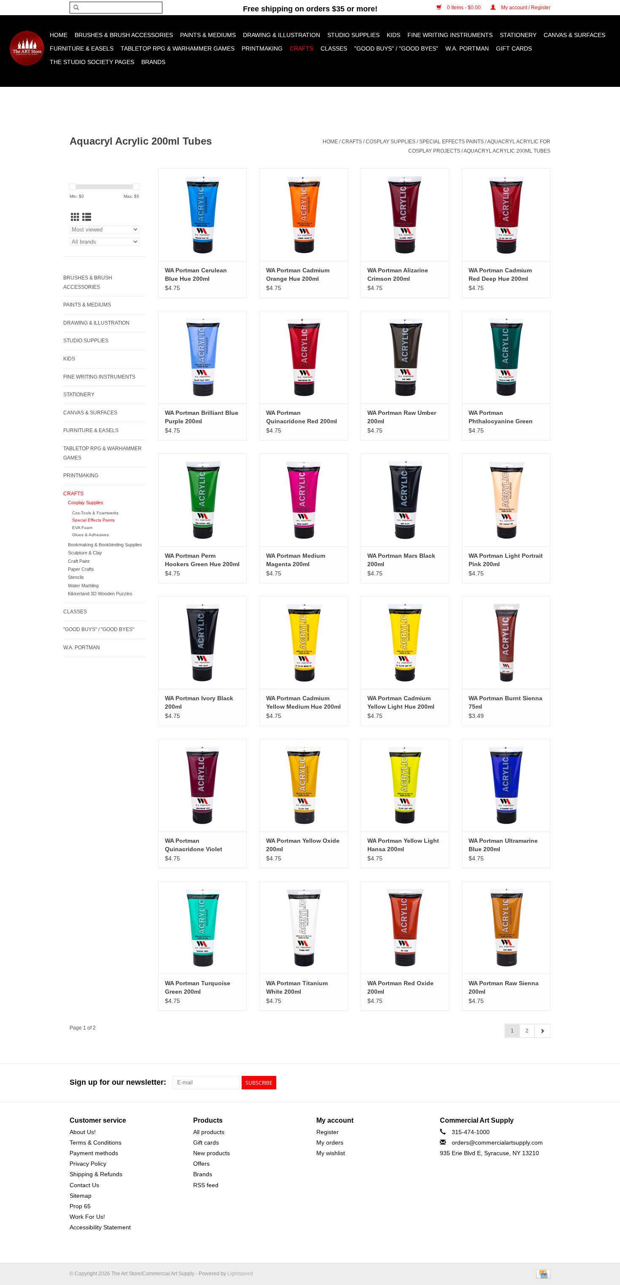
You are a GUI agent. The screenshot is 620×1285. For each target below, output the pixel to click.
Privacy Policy (88, 1163)
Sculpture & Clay (85, 552)
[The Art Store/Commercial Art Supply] (26, 48)
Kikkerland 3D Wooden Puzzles (100, 593)
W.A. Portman (467, 48)
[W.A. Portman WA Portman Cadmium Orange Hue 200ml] (303, 214)
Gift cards (514, 48)
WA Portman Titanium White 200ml (297, 987)
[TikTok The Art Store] (543, 1082)
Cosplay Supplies (390, 142)
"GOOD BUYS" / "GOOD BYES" (396, 48)
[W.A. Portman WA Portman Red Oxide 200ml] (405, 927)
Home (58, 35)
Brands (153, 62)
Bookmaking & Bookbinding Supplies (105, 544)
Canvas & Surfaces (574, 35)
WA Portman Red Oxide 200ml (400, 987)
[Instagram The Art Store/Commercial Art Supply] (528, 1082)
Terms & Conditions (95, 1142)
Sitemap (81, 1195)
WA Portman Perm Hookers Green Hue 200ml (202, 559)
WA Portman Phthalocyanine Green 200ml (501, 417)
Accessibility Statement (100, 1227)
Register (327, 1132)
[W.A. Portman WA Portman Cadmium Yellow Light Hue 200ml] (405, 642)
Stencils (76, 577)
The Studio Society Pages (92, 62)
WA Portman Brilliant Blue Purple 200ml (201, 417)
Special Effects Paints (451, 142)
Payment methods (94, 1153)
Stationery (518, 35)
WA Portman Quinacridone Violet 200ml (193, 845)
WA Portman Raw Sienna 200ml (504, 987)
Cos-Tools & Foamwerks (95, 513)
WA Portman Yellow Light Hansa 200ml (403, 844)
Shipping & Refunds (96, 1174)
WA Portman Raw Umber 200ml (401, 417)
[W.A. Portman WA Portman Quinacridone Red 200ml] (303, 357)
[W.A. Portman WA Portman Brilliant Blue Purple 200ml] (202, 357)
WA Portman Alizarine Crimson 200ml (397, 274)
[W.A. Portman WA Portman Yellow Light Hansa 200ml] (405, 785)
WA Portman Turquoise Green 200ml (197, 987)
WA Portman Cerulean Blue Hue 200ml (196, 274)
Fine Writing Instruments (450, 35)
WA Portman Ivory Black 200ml (199, 702)
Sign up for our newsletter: (118, 1082)
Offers (201, 1163)
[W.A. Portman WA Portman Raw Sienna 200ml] (506, 927)
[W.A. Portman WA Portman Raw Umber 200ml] (405, 357)
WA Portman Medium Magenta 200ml (295, 559)
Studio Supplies (353, 35)
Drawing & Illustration (281, 35)
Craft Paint (78, 561)
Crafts (301, 48)
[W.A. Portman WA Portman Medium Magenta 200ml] (303, 499)
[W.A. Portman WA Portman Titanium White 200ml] (303, 927)
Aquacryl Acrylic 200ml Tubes (507, 151)
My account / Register (525, 8)
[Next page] (542, 1031)
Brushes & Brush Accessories (124, 35)
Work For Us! (87, 1216)
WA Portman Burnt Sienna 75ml (505, 702)
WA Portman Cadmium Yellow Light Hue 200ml (400, 702)
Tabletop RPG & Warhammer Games (178, 48)
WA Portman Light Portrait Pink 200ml (506, 559)
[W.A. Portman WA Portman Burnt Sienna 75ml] (506, 642)
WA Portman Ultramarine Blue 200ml (503, 844)
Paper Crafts (81, 569)
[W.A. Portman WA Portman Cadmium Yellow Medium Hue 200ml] (303, 642)
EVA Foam (82, 527)
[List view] (86, 217)
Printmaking (262, 48)
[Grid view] (75, 217)
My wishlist (330, 1153)
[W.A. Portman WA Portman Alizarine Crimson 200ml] (405, 214)
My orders (329, 1142)
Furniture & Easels (81, 48)
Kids (393, 35)
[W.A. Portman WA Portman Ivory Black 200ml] (202, 642)
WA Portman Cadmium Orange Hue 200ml (297, 274)
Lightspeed (240, 1274)
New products (211, 1153)
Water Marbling (83, 585)
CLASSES (334, 48)
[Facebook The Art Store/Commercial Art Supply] (513, 1082)
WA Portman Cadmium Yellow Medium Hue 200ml (303, 702)
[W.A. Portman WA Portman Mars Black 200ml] (405, 499)
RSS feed (205, 1185)
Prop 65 (80, 1206)
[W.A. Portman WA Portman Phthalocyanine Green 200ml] (506, 357)
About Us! (83, 1132)
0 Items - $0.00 (464, 8)
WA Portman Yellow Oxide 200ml (303, 844)
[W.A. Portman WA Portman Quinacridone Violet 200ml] (202, 785)
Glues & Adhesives (90, 534)
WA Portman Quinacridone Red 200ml (301, 417)
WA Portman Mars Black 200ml (401, 559)
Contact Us (84, 1185)
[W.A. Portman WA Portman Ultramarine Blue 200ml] (506, 785)
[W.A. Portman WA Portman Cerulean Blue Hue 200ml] (202, 214)
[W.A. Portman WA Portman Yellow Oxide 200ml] (303, 785)
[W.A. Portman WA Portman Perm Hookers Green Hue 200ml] (202, 499)
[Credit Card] (541, 1274)
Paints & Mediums (208, 35)
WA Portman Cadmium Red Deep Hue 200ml (500, 274)
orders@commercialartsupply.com (497, 1142)
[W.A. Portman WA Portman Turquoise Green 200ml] (202, 927)
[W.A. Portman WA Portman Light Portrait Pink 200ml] (506, 499)
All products (208, 1132)
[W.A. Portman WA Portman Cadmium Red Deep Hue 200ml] (506, 214)
